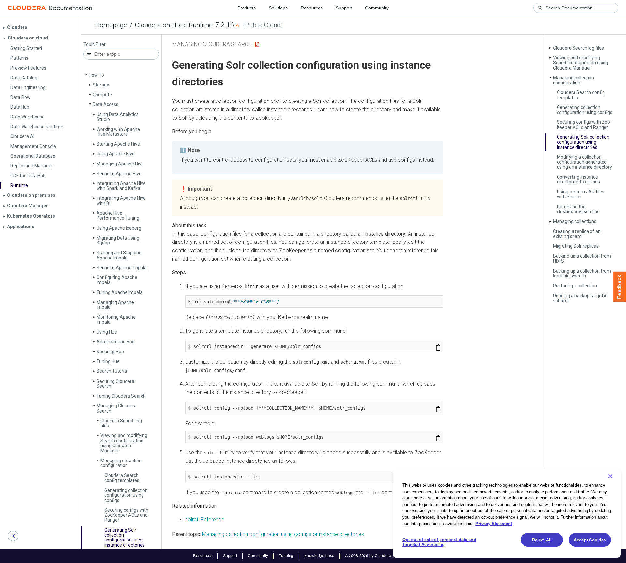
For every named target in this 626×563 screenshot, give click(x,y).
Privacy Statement (493, 523)
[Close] (610, 476)
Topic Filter (94, 44)
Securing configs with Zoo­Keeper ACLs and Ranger (126, 515)
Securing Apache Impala (122, 267)
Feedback (620, 287)
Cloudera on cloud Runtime (174, 25)
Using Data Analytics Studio (118, 117)
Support (344, 7)
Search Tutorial (112, 371)
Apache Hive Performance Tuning (118, 216)
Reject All (542, 540)
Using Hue (107, 332)
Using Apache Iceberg (119, 228)
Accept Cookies (590, 540)
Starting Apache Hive (118, 144)
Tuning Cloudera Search (121, 396)
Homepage (111, 25)
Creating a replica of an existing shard (577, 234)
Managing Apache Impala (115, 305)
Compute (102, 94)
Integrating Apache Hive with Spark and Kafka (121, 186)
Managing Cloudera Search (117, 408)
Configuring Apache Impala (117, 280)
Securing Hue (110, 351)
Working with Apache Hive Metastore (118, 132)
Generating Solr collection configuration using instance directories (124, 537)
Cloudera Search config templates (121, 478)
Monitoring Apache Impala (116, 319)
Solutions (278, 7)
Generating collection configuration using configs (126, 495)
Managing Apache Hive (120, 163)
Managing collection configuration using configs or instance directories (283, 534)
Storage (101, 84)
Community (377, 7)
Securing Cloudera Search (115, 384)
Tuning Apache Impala (119, 292)
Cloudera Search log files (121, 423)
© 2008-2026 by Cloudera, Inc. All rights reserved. (389, 556)
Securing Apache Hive (119, 173)
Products (246, 7)
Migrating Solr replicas (576, 246)
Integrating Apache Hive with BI (121, 200)
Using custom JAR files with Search (580, 194)
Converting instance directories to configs (578, 179)
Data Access (105, 104)
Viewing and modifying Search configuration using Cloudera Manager (123, 443)
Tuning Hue (108, 361)
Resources (312, 7)
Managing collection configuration (121, 463)
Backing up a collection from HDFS (582, 258)
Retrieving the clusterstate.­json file (577, 209)
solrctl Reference (204, 519)
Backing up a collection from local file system (582, 273)
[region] (507, 513)
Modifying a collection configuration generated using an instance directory (584, 162)
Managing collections (574, 221)
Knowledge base (319, 556)
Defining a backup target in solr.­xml (580, 298)
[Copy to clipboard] (438, 347)
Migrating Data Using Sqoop (118, 240)
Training (286, 556)
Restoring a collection (575, 285)
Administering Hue (116, 341)
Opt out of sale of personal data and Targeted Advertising (439, 542)
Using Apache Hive (116, 153)
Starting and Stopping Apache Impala (119, 255)
